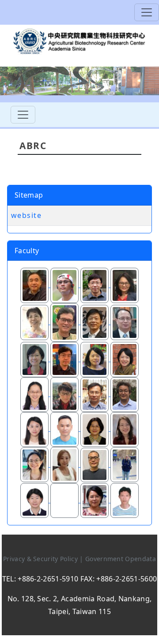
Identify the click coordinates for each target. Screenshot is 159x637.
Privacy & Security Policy (41, 559)
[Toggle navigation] (146, 12)
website (26, 215)
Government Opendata (120, 559)
